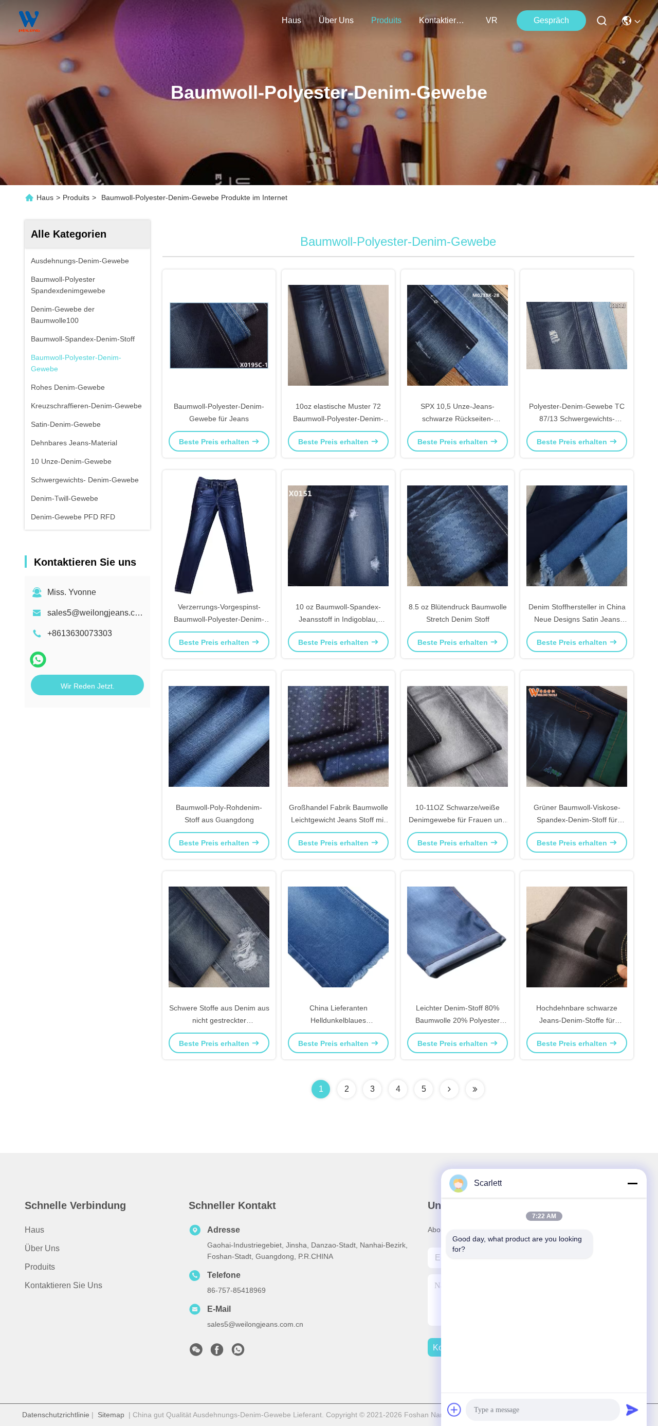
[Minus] (632, 1183)
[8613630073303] (238, 1352)
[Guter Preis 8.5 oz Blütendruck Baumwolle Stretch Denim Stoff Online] (457, 535)
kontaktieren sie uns (443, 20)
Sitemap (111, 1415)
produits (386, 20)
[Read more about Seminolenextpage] (449, 1089)
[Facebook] (217, 1352)
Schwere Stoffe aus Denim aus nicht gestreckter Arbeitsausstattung (219, 1020)
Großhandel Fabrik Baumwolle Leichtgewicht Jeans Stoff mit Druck (338, 819)
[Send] (632, 1409)
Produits (76, 197)
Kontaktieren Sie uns (63, 1285)
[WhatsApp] (38, 659)
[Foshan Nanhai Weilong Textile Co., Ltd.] (29, 20)
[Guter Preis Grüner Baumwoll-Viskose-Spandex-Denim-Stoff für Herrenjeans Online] (576, 736)
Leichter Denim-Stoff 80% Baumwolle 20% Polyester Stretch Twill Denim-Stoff (457, 1020)
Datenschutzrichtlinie (55, 1415)
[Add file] (454, 1409)
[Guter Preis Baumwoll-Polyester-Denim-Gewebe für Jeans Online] (219, 335)
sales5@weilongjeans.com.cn (102, 612)
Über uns (336, 20)
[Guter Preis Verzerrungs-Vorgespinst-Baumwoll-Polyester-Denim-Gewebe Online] (219, 535)
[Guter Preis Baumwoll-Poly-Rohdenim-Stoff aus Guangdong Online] (219, 736)
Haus (291, 20)
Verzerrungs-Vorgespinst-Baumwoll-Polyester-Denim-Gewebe (219, 619)
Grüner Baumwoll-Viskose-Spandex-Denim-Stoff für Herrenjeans (577, 819)
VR (492, 20)
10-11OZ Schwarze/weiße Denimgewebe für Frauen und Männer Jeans (457, 819)
